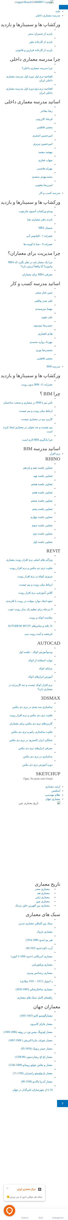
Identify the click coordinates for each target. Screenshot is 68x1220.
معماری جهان (53, 799)
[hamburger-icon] (63, 7)
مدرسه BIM (53, 366)
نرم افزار (55, 453)
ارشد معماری (52, 786)
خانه (58, 11)
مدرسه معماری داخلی (48, 15)
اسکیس (56, 790)
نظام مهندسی (52, 795)
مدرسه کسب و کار (49, 193)
